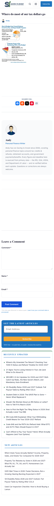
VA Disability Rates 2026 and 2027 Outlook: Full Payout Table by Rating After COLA (26, 388)
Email (5, 289)
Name (5, 276)
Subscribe (46, 4)
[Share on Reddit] (22, 103)
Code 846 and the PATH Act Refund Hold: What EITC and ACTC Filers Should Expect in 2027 (28, 425)
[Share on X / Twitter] (27, 103)
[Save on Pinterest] (32, 103)
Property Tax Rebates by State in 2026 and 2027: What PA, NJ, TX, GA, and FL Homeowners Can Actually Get (25, 463)
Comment (6, 248)
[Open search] (30, 4)
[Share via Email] (37, 103)
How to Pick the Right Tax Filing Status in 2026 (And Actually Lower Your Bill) (27, 410)
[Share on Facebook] (17, 103)
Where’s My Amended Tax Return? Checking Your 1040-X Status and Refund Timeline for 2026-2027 (27, 363)
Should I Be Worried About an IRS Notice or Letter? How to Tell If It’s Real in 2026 (27, 403)
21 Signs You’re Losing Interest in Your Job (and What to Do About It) (26, 371)
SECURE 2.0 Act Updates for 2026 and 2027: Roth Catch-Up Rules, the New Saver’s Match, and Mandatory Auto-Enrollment (27, 379)
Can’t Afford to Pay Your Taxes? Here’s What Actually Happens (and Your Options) (28, 433)
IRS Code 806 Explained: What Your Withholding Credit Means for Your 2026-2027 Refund (26, 418)
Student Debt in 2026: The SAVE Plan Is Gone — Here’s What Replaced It (26, 396)
